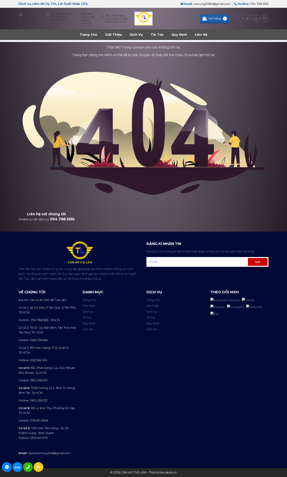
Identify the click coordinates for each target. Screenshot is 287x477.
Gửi (257, 262)
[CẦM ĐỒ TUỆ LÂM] (143, 18)
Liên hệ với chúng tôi (46, 214)
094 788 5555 (252, 4)
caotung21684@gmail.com (206, 4)
